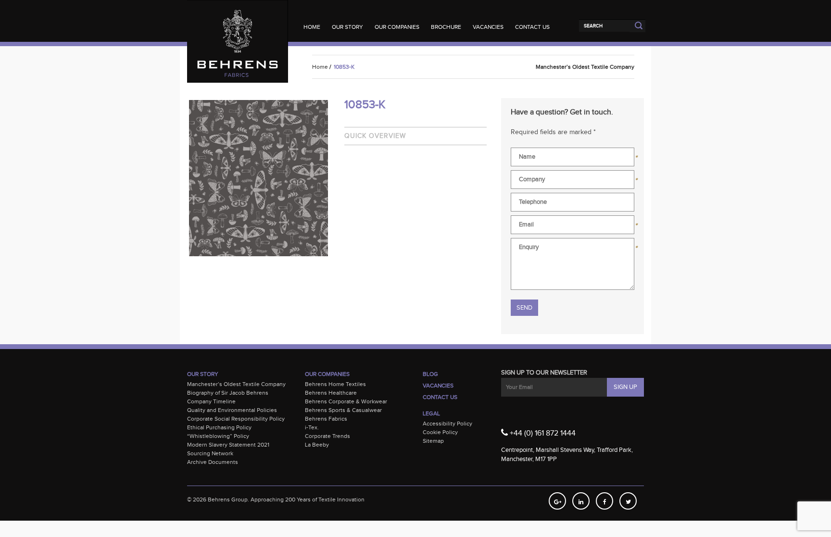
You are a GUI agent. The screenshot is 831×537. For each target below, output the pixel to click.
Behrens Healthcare (331, 392)
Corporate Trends (327, 436)
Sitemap (433, 440)
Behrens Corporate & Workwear (346, 401)
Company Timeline (211, 401)
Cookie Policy (440, 432)
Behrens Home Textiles (335, 384)
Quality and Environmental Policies (232, 410)
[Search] (604, 25)
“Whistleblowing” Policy (218, 436)
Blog (430, 374)
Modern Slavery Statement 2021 (228, 444)
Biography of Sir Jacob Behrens (227, 392)
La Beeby (317, 444)
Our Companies (397, 27)
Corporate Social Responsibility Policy (236, 418)
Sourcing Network (210, 453)
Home (311, 27)
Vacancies (488, 27)
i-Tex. (312, 427)
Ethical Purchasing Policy (219, 427)
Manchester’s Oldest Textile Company (236, 384)
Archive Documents (212, 462)
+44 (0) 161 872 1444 (542, 433)
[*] (572, 159)
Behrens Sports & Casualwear (343, 410)
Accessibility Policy (447, 423)
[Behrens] (237, 19)
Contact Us (532, 27)
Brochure (446, 27)
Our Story (347, 27)
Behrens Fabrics (326, 418)
